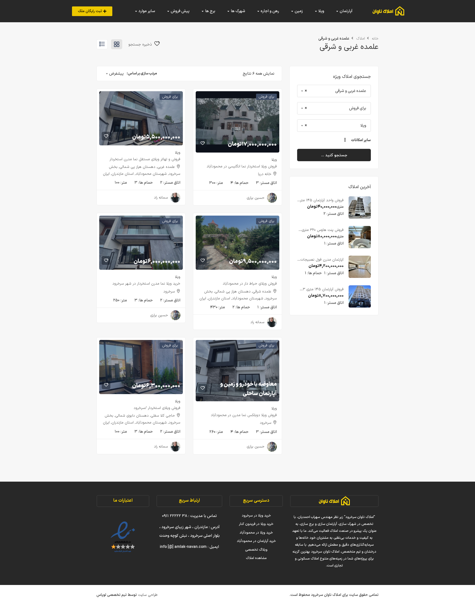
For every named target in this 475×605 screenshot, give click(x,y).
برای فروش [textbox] (335, 108)
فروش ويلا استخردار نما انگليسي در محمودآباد (242, 166)
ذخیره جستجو (140, 44)
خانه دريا (264, 174)
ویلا (274, 160)
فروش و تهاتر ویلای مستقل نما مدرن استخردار (145, 159)
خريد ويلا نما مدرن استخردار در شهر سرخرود (146, 284)
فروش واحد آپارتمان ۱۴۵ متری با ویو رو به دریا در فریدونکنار (321, 203)
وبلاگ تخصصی (256, 549)
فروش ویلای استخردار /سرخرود (157, 408)
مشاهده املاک (256, 558)
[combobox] (334, 91)
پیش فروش (180, 11)
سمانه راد (161, 198)
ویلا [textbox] (335, 126)
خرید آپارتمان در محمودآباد (256, 541)
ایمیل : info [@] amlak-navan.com (189, 547)
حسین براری (255, 198)
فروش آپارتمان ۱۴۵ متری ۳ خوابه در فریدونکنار (323, 292)
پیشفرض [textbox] (116, 74)
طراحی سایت (147, 595)
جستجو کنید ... (334, 155)
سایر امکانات (361, 140)
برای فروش (266, 97)
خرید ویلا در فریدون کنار (256, 524)
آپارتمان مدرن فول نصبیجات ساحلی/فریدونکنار (322, 262)
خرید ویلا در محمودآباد (256, 532)
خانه (375, 39)
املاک (360, 39)
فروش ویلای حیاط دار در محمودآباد (250, 284)
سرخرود (169, 291)
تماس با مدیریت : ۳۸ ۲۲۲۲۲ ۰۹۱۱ (189, 516)
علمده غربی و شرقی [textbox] (335, 91)
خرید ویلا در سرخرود (256, 515)
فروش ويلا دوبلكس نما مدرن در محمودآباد (244, 415)
